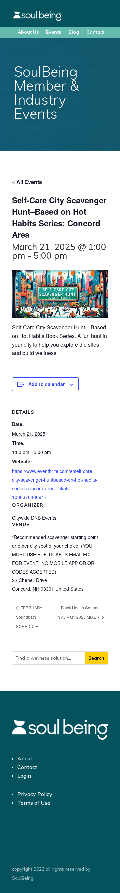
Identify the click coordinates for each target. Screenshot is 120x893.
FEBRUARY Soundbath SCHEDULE (29, 617)
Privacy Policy (34, 794)
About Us (28, 32)
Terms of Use (33, 802)
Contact (95, 32)
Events (53, 32)
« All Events (27, 182)
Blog (73, 32)
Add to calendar (46, 384)
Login (24, 775)
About (24, 758)
